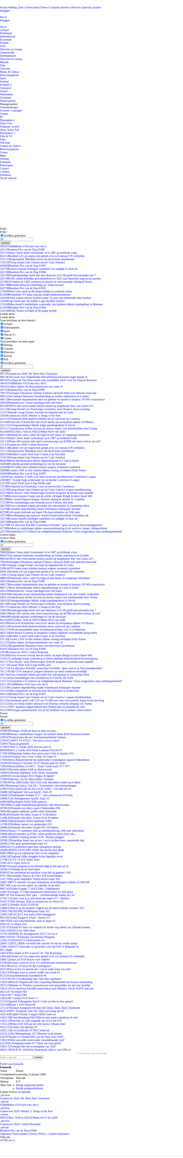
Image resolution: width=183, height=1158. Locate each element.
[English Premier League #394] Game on (28, 1014)
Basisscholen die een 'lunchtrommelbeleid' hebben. (33, 737)
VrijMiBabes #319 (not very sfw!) (23, 246)
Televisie (5, 68)
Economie (5, 39)
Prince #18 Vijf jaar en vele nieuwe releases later (32, 1023)
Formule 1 (6, 84)
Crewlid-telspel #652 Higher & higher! (27, 775)
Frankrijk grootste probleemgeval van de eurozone (33, 463)
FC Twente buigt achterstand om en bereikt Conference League (39, 479)
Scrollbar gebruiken (15, 235)
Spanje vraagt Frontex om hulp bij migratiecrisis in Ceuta (36, 412)
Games (4, 113)
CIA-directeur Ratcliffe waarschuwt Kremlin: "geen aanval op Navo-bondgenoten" (51, 525)
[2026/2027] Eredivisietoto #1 (22, 940)
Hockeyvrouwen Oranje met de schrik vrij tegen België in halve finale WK (46, 496)
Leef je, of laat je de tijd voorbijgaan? (25, 965)
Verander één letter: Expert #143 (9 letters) (29, 817)
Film (2, 65)
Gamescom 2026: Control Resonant (24, 444)
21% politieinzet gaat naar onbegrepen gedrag (30, 846)
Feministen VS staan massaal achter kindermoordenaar (35, 294)
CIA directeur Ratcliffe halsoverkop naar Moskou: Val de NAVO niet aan (46, 988)
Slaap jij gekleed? (14, 743)
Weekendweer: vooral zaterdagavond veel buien (31, 402)
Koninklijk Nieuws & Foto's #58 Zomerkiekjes (31, 875)
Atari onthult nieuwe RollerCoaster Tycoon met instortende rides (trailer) (45, 297)
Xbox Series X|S (9, 129)
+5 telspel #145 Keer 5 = (19, 998)
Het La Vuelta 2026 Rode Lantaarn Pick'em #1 (31, 750)
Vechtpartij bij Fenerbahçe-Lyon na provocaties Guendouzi (37, 486)
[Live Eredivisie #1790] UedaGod (24, 1030)
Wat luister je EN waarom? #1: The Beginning (31, 953)
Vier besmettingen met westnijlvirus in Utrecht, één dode (36, 502)
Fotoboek (5, 162)
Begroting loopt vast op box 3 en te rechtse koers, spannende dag (42, 840)
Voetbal (4, 81)
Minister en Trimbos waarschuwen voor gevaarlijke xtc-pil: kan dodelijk (45, 985)
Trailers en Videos (10, 145)
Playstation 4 (7, 120)
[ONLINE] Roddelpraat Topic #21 (25, 911)
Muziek (4, 62)
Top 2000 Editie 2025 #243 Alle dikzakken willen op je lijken (40, 782)
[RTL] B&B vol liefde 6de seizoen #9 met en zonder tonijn (38, 943)
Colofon (4, 171)
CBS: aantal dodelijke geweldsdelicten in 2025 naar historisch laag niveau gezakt (50, 278)
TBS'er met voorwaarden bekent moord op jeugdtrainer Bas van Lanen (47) (46, 405)
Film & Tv (10, 334)
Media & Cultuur (9, 71)
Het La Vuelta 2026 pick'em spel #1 (25, 746)
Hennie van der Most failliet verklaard (26, 779)
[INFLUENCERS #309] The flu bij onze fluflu (32, 850)
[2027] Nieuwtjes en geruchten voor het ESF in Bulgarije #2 (39, 946)
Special (8, 355)
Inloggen (5, 10)
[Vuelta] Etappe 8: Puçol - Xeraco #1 (25, 917)
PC (2, 116)
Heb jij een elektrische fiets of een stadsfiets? (30, 853)
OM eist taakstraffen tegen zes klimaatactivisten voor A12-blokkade (42, 629)
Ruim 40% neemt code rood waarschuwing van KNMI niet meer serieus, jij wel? (50, 441)
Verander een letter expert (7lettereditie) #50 (30, 808)
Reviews (66, 7)
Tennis (4, 91)
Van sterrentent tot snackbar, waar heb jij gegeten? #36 (35, 872)
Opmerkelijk (7, 52)
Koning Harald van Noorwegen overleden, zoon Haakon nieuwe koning (45, 409)
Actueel (4, 29)
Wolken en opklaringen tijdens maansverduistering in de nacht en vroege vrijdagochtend (53, 528)
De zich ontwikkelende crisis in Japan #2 (27, 920)
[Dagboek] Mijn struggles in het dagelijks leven (31, 856)
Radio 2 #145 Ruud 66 (17, 1004)
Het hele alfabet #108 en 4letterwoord (26, 769)
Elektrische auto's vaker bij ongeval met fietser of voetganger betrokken (45, 434)
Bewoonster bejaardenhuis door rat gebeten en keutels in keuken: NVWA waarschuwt (52, 399)
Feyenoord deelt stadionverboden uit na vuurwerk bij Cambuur (40, 418)
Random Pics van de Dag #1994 (23, 307)
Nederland (6, 33)
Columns (55, 7)
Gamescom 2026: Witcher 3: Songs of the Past (30, 415)
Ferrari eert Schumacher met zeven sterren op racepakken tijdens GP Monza (46, 422)
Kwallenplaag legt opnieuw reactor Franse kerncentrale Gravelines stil (44, 515)
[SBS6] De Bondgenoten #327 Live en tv (29, 933)
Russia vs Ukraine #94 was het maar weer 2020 (31, 1036)
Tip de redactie (8, 178)
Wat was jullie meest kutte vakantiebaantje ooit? (32, 1040)
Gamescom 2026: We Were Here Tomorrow (29, 373)
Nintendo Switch (9, 126)
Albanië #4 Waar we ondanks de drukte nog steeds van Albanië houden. (45, 927)
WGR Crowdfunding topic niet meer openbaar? (31, 978)
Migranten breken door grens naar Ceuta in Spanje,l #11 (37, 753)
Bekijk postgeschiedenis (29, 1088)
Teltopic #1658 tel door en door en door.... (29, 730)
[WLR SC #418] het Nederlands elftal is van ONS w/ (35, 1049)
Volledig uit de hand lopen (20, 869)
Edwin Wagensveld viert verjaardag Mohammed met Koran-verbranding (46, 982)
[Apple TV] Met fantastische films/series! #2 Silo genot (36, 891)
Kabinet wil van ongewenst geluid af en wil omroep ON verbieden (42, 255)
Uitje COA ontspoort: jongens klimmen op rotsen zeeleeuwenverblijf (43, 671)
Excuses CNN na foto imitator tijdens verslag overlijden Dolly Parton (43, 470)
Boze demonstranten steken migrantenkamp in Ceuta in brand (39, 460)
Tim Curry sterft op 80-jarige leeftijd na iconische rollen (36, 291)
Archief (96, 7)
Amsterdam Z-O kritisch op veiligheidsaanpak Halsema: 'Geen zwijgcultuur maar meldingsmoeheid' (61, 531)
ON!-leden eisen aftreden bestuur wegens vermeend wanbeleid (40, 467)
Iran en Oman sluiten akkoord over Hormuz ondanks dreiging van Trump (46, 703)
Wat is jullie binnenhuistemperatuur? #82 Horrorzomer (34, 804)
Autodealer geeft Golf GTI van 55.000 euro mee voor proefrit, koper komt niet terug (52, 700)
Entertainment (8, 55)
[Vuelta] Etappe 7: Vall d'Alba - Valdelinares (29, 888)
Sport (3, 78)
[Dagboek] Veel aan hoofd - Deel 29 (26, 792)
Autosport (5, 87)
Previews (76, 7)
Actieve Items (32, 7)
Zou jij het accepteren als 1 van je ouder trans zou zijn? (35, 969)
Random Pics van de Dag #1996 (23, 272)
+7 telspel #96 (13, 994)
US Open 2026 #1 (15, 862)
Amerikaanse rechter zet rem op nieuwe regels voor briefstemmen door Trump (48, 428)
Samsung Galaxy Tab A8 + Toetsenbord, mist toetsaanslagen (38, 785)
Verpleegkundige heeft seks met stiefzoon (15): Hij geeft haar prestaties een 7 (48, 275)
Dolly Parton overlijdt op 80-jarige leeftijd (28, 310)
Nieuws (44, 7)
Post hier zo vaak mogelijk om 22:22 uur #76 (30, 1020)
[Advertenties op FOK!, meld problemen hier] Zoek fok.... (38, 833)
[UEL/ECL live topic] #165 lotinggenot (27, 914)
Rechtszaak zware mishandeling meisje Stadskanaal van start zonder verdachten (49, 594)
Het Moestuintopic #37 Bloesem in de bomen (31, 1033)
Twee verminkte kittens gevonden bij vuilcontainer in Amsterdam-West (44, 505)
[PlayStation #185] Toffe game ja (23, 801)
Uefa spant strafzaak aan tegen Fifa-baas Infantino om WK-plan (40, 512)
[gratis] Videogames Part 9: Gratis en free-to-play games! (36, 1001)
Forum (4, 7)
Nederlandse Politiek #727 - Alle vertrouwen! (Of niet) (36, 795)
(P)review (9, 352)
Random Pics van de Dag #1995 (23, 288)
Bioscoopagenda (9, 75)
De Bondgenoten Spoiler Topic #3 (25, 798)
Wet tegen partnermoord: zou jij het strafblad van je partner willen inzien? (46, 710)
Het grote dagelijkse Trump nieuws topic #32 (30, 878)
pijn (6, 949)
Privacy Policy (37, 1133)
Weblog (12, 7)
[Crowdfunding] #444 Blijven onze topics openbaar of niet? (39, 1017)
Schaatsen (5, 97)
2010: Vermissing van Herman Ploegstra (27, 936)
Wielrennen (6, 94)
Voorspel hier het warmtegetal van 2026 (28, 1046)
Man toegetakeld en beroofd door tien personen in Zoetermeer (39, 690)
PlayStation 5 (7, 133)
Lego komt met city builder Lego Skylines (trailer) (32, 301)
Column (8, 348)
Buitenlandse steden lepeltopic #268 (25, 821)
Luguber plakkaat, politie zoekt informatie (28, 811)
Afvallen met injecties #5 (18, 1027)
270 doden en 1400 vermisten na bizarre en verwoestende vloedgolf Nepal (46, 281)
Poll (6, 359)
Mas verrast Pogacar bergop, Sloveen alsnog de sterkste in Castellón (42, 499)
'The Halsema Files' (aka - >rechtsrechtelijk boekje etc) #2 (37, 895)
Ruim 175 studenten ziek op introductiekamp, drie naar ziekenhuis (42, 830)
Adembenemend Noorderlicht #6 (23, 975)
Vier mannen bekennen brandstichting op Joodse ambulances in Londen (44, 396)
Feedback (5, 174)
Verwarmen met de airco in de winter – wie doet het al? (35, 788)
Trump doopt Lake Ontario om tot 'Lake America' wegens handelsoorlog (45, 489)
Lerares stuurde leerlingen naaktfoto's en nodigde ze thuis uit (38, 268)
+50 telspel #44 (13, 991)
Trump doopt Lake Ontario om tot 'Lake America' (32, 262)
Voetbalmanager (9, 107)
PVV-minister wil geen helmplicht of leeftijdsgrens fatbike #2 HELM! (45, 882)
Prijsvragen (6, 165)
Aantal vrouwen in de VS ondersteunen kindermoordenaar (38, 962)
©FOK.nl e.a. (8, 1140)
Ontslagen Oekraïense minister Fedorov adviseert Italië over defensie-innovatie (48, 393)
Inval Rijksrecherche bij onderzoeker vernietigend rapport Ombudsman (44, 759)
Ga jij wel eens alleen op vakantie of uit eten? (30, 885)
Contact (4, 168)
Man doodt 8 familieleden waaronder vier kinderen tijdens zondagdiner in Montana (51, 304)
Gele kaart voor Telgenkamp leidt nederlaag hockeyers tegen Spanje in (43, 376)
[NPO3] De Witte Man (17, 930)
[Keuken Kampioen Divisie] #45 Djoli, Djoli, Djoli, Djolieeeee (40, 1007)
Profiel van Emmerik (11, 1063)
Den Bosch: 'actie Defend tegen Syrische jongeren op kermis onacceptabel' (47, 492)
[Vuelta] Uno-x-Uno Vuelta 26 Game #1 (28, 756)
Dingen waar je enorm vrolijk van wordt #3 (30, 972)
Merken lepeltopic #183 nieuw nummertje (29, 772)
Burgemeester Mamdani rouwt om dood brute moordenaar (37, 259)
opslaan (5, 243)
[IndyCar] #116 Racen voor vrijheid (25, 959)
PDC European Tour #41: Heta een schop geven (32, 1011)
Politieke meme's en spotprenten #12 (26, 824)
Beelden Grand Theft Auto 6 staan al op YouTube (32, 454)
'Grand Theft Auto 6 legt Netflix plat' (25, 483)
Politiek (4, 42)
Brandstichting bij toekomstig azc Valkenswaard (31, 284)
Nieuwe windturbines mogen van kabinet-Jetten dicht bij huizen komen (45, 734)
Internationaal (7, 36)
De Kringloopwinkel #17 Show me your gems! (30, 1043)
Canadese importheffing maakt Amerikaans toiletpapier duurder (40, 508)
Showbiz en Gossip (11, 49)
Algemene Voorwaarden (14, 1133)
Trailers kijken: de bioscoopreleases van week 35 (31, 386)
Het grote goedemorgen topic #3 (23, 843)
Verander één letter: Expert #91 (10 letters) (29, 827)
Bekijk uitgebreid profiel (29, 1085)
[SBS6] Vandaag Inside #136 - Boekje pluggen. (32, 837)
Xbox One (6, 123)
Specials (87, 7)
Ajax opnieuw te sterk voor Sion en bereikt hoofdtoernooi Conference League (48, 476)
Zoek (21, 7)
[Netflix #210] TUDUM (19, 904)
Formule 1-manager (11, 110)
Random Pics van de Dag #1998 (22, 249)
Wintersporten (8, 100)
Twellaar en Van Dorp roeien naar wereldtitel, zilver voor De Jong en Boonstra (48, 380)
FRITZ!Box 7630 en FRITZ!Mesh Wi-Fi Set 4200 (32, 431)
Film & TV (6, 136)
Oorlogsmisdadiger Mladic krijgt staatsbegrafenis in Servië (37, 425)
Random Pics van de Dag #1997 (23, 265)
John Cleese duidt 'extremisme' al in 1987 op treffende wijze (38, 252)
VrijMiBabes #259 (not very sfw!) (24, 684)
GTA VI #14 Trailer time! (20, 859)
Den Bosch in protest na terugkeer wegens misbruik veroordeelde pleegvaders (48, 632)
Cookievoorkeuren (58, 1133)
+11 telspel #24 (13, 924)
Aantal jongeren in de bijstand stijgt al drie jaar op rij (34, 866)
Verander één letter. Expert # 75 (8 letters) (28, 814)
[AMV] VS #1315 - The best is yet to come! (29, 740)
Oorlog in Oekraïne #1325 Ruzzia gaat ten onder (33, 763)
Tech (3, 46)
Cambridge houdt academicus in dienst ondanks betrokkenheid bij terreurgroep (49, 658)
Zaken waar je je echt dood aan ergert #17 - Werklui (34, 898)
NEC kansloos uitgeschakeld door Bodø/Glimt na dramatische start (42, 706)
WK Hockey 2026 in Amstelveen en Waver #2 (31, 901)
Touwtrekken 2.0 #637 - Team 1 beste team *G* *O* (35, 766)
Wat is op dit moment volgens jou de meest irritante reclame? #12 (42, 907)
